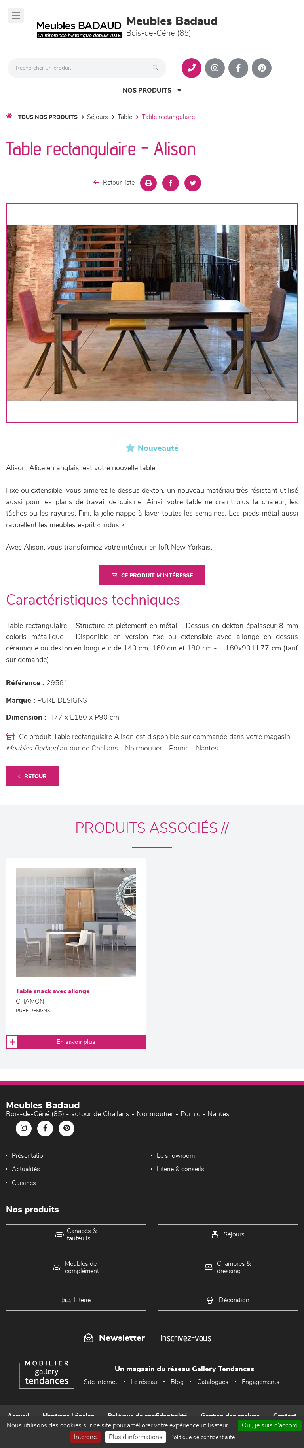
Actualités (26, 1169)
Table (125, 117)
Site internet (100, 1382)
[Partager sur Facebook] (170, 183)
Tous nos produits (48, 117)
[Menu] (16, 15)
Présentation (29, 1156)
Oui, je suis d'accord (270, 1425)
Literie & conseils (180, 1169)
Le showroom (176, 1156)
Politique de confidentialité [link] (202, 1437)
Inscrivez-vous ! (188, 1338)
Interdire (85, 1437)
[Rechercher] (157, 68)
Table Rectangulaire (168, 117)
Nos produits (147, 90)
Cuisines (24, 1183)
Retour (35, 776)
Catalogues (212, 1382)
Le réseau (144, 1382)
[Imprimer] (148, 183)
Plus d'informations (135, 1437)
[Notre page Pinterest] (262, 68)
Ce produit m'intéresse (157, 575)
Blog (177, 1382)
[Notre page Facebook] (238, 68)
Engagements (260, 1382)
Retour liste (119, 183)
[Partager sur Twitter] (192, 183)
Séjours (97, 117)
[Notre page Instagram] (215, 68)
